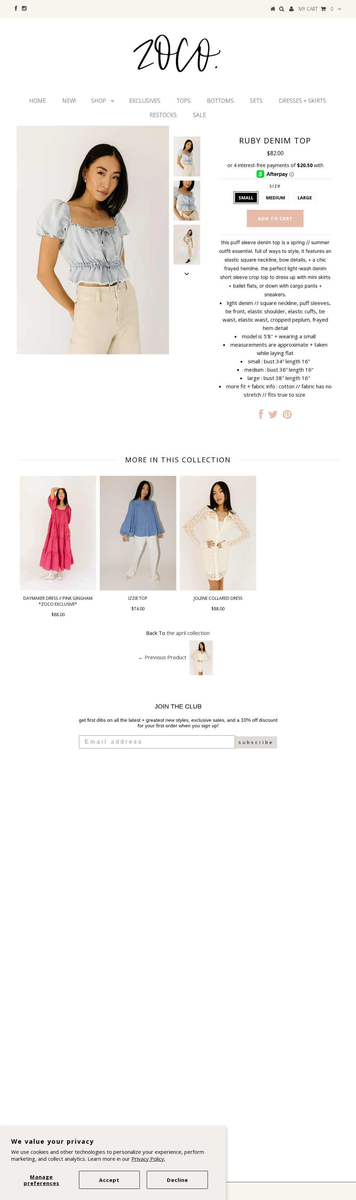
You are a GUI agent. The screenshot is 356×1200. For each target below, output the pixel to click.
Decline (177, 1179)
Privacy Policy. (148, 1158)
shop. (99, 101)
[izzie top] (138, 588)
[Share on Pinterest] (287, 416)
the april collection (188, 632)
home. (38, 101)
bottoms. (221, 101)
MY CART (316, 9)
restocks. (163, 115)
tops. (184, 101)
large (305, 198)
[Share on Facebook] (261, 416)
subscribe (256, 742)
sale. (200, 115)
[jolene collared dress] (218, 588)
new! (69, 101)
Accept (109, 1179)
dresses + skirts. (303, 101)
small (245, 198)
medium (275, 198)
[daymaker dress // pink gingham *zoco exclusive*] (58, 588)
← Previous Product (162, 657)
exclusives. (145, 101)
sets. (257, 101)
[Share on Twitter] (273, 416)
